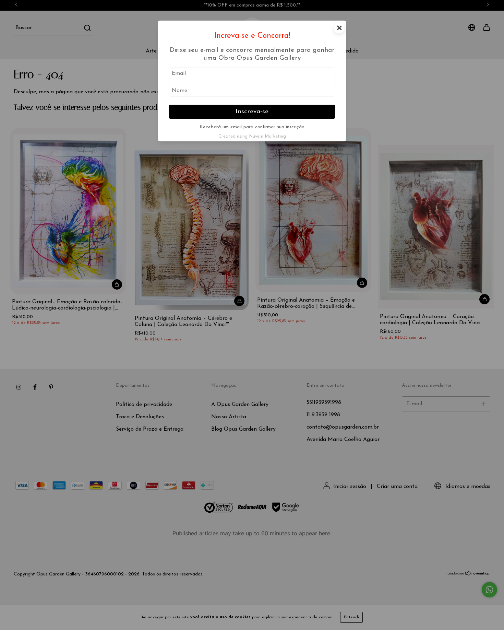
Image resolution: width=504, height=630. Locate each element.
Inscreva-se (252, 111)
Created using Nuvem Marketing (252, 136)
